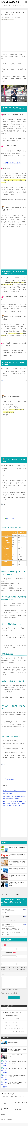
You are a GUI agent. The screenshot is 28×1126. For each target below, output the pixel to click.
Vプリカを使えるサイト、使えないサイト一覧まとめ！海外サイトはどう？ (17, 1069)
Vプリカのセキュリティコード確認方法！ (12, 1018)
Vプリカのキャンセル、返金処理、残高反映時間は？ (14, 1031)
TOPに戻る (3, 1103)
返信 (25, 909)
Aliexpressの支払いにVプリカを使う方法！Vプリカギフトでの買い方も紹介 (17, 855)
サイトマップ (18, 1109)
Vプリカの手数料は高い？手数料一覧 (11, 1015)
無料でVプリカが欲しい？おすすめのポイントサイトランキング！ (17, 848)
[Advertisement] (14, 35)
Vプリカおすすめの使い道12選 (10, 1022)
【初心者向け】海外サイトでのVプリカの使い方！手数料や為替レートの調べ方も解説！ (17, 863)
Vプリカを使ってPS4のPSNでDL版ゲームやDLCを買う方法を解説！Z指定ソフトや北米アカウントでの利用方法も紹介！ (14, 803)
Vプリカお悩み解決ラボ (10, 2)
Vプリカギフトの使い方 (8, 1008)
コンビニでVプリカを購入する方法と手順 (12, 1012)
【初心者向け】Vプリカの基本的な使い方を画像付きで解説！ (21, 894)
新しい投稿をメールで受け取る (10, 993)
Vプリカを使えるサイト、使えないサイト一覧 (13, 1025)
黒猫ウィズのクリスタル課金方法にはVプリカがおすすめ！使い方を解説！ (17, 869)
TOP (8, 1093)
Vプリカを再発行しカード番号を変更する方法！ (13, 1028)
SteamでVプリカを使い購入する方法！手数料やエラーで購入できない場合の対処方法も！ (17, 884)
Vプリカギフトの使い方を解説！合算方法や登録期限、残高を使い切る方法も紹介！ (17, 1062)
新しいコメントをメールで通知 (10, 989)
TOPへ (21, 1125)
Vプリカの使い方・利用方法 (7, 19)
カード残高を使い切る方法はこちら (12, 163)
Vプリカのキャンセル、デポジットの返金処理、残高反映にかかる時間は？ (17, 876)
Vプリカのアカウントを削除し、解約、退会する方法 (17, 1055)
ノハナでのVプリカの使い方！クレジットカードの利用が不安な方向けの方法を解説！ (8, 894)
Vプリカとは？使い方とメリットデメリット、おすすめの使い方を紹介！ (17, 1042)
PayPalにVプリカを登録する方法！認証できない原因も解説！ (16, 1076)
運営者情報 (3, 1114)
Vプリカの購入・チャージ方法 (7, 1109)
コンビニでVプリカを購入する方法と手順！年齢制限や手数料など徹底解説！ (17, 1083)
